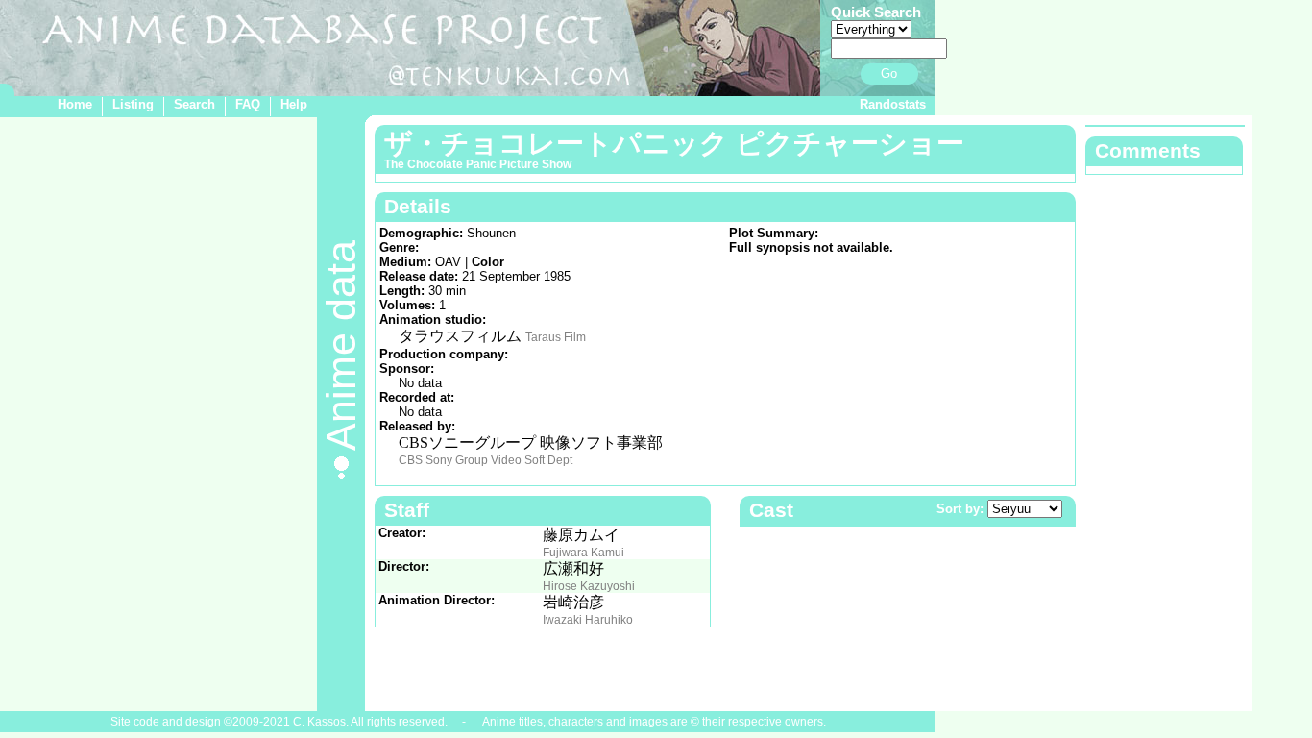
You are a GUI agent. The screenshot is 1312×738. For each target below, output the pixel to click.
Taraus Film (555, 337)
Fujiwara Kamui (583, 552)
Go (889, 73)
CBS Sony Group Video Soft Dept (485, 460)
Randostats (893, 104)
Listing (133, 104)
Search (194, 104)
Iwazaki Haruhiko (588, 620)
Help (293, 104)
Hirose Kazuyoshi (589, 586)
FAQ (247, 104)
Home (75, 104)
